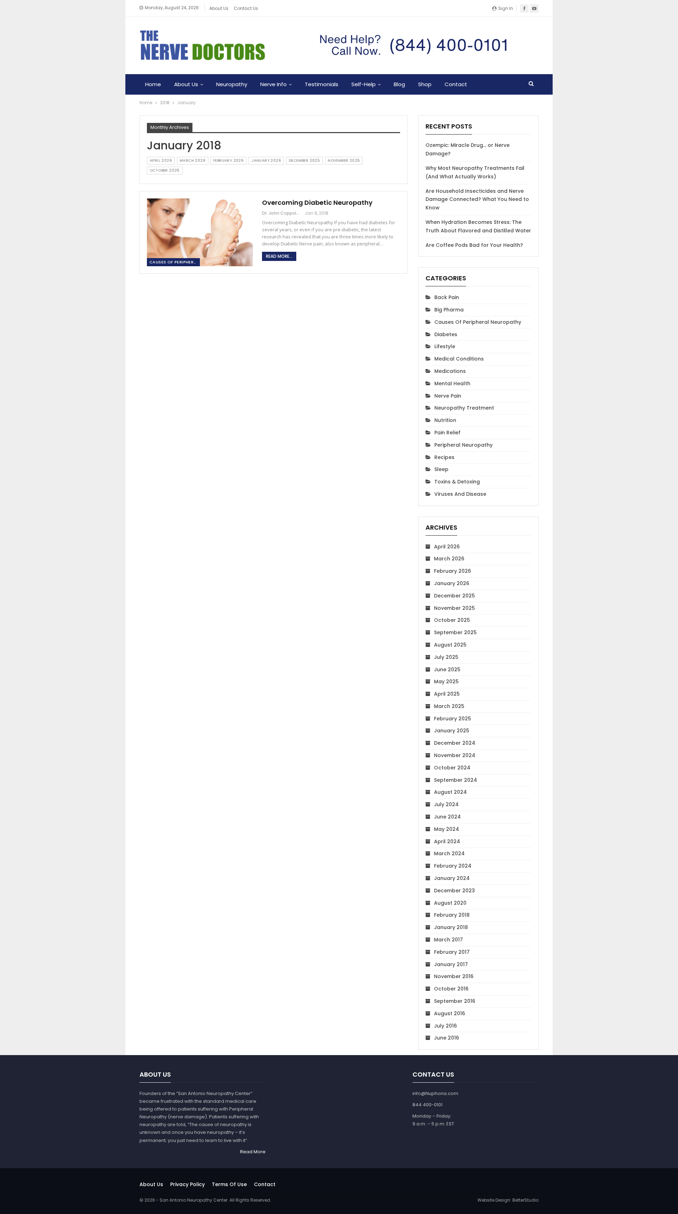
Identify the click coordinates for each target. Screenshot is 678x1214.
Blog (399, 84)
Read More (253, 1151)
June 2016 (446, 1037)
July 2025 (446, 657)
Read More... (279, 256)
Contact (456, 84)
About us (151, 1184)
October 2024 (452, 767)
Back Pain (446, 297)
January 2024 (452, 878)
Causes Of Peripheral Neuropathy (174, 262)
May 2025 (446, 681)
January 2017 (451, 964)
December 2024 (454, 742)
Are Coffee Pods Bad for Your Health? (474, 245)
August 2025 (450, 644)
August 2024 (450, 792)
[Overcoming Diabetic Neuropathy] (200, 232)
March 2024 (449, 853)
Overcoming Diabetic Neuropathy (317, 202)
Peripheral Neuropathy (463, 444)
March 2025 (449, 706)
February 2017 (452, 952)
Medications (450, 371)
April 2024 (447, 841)
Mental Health (452, 383)
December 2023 (454, 890)
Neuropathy (231, 84)
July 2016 (445, 1025)
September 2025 (455, 632)
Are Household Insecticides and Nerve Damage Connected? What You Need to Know (477, 200)
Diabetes (445, 334)
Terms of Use (229, 1184)
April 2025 (447, 693)
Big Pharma (449, 309)
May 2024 (446, 829)
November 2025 (344, 160)
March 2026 (193, 160)
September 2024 (455, 780)
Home (153, 84)
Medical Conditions (459, 358)
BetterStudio (525, 1200)
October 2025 (165, 170)
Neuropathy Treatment (464, 407)
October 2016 (451, 988)
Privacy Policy (187, 1184)
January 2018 (451, 927)
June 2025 (447, 669)
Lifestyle (444, 346)
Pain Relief (447, 432)
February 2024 (452, 865)
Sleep (441, 469)
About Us (218, 8)
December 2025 (304, 160)
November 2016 (454, 976)
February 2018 (452, 914)
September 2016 (454, 1001)
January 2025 (451, 730)
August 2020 (450, 902)
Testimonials (321, 84)
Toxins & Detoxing (457, 481)
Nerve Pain (447, 395)
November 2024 (454, 755)
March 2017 (448, 939)
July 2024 (446, 804)
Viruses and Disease (460, 494)
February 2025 (452, 718)
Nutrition (445, 420)
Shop (425, 84)
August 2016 (449, 1013)
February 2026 (228, 160)
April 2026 (161, 160)
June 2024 (447, 816)
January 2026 (266, 160)
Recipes (444, 457)
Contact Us (246, 8)
